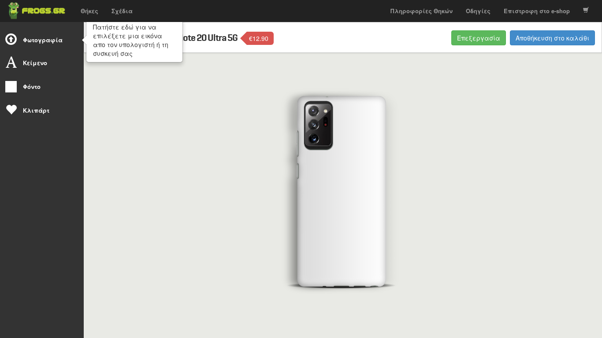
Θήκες (89, 11)
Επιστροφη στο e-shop (537, 11)
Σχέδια (122, 11)
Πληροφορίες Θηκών (421, 11)
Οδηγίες (478, 11)
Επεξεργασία (478, 37)
